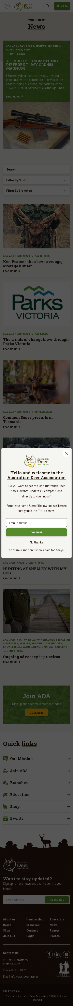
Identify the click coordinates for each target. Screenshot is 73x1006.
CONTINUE (36, 532)
